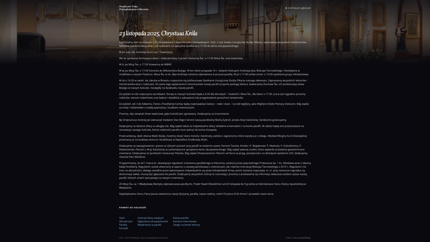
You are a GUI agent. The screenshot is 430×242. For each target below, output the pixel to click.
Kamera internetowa (185, 221)
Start (122, 217)
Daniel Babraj (305, 238)
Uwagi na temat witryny (186, 224)
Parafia (123, 224)
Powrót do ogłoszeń (132, 207)
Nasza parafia (181, 217)
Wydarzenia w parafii (149, 224)
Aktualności (126, 221)
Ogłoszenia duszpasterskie (153, 221)
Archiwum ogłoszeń (299, 8)
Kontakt (123, 228)
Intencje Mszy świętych (151, 217)
